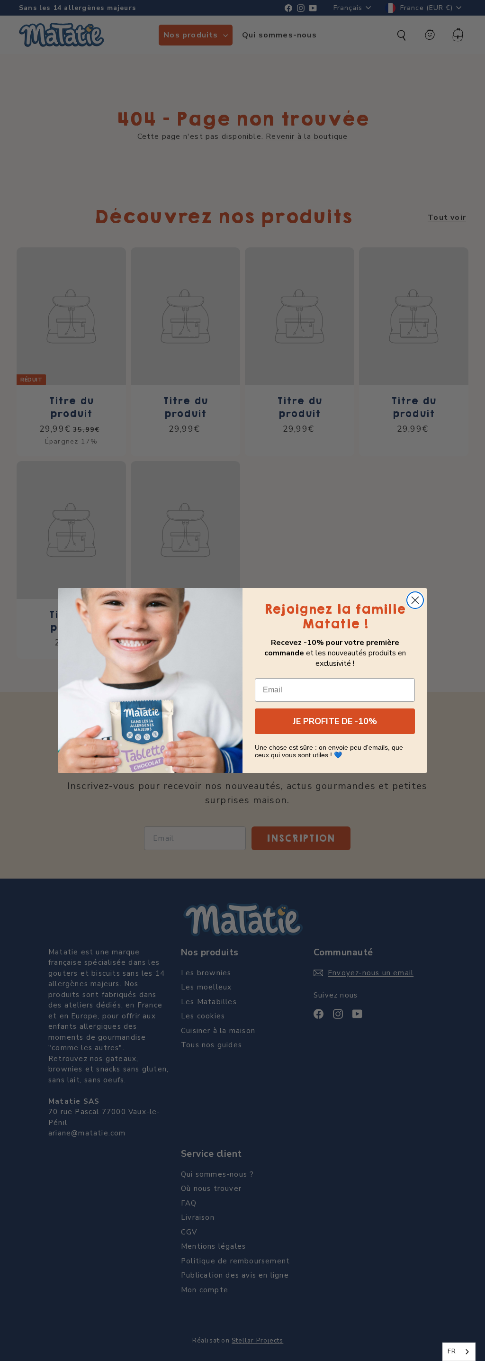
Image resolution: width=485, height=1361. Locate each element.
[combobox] (459, 1352)
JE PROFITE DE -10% (335, 721)
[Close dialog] (415, 600)
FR (452, 1351)
